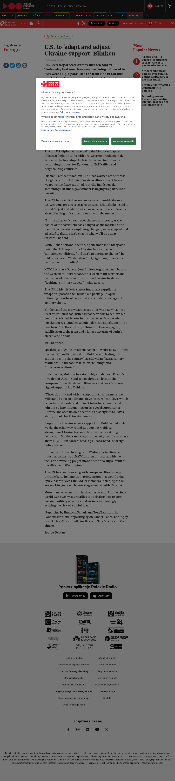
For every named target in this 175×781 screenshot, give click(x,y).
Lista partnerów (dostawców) (56, 130)
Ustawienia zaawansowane (55, 141)
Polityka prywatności (70, 112)
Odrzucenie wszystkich (95, 141)
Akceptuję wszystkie (123, 141)
